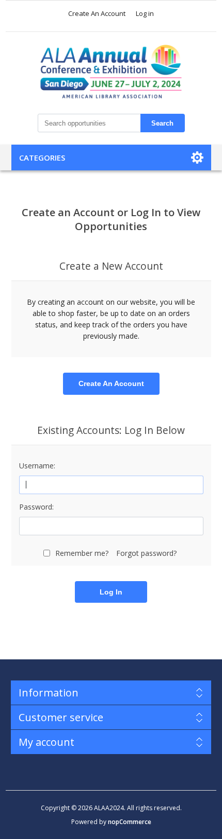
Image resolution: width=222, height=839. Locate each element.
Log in (145, 13)
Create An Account (96, 13)
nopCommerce (129, 821)
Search (162, 123)
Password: (36, 507)
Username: (37, 465)
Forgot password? (146, 553)
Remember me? (81, 553)
